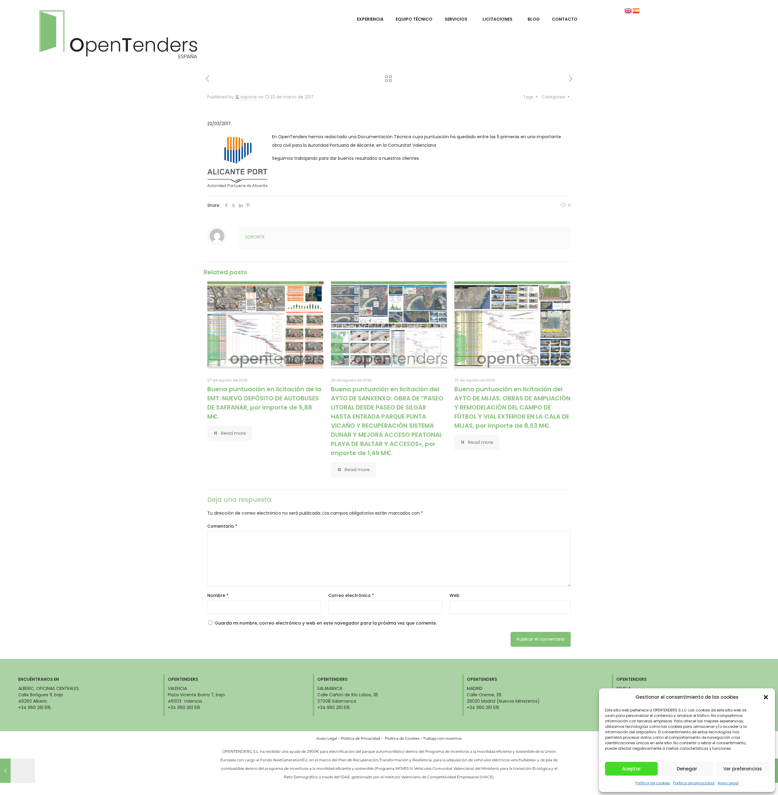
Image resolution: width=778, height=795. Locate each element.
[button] (766, 697)
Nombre (218, 595)
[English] (628, 10)
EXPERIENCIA (370, 19)
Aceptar (631, 769)
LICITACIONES (497, 19)
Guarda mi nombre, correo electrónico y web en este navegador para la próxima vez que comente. (326, 623)
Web (454, 595)
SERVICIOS (456, 19)
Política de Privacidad (360, 738)
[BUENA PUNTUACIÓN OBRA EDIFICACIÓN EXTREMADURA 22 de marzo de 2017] (17, 771)
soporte (248, 97)
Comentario (222, 526)
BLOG (534, 19)
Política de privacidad (693, 783)
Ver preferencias (742, 769)
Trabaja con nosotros (442, 738)
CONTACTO (564, 19)
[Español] (636, 10)
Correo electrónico (351, 595)
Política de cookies (652, 783)
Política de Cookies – (404, 738)
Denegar (687, 769)
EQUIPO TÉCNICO (414, 19)
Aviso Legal (728, 783)
